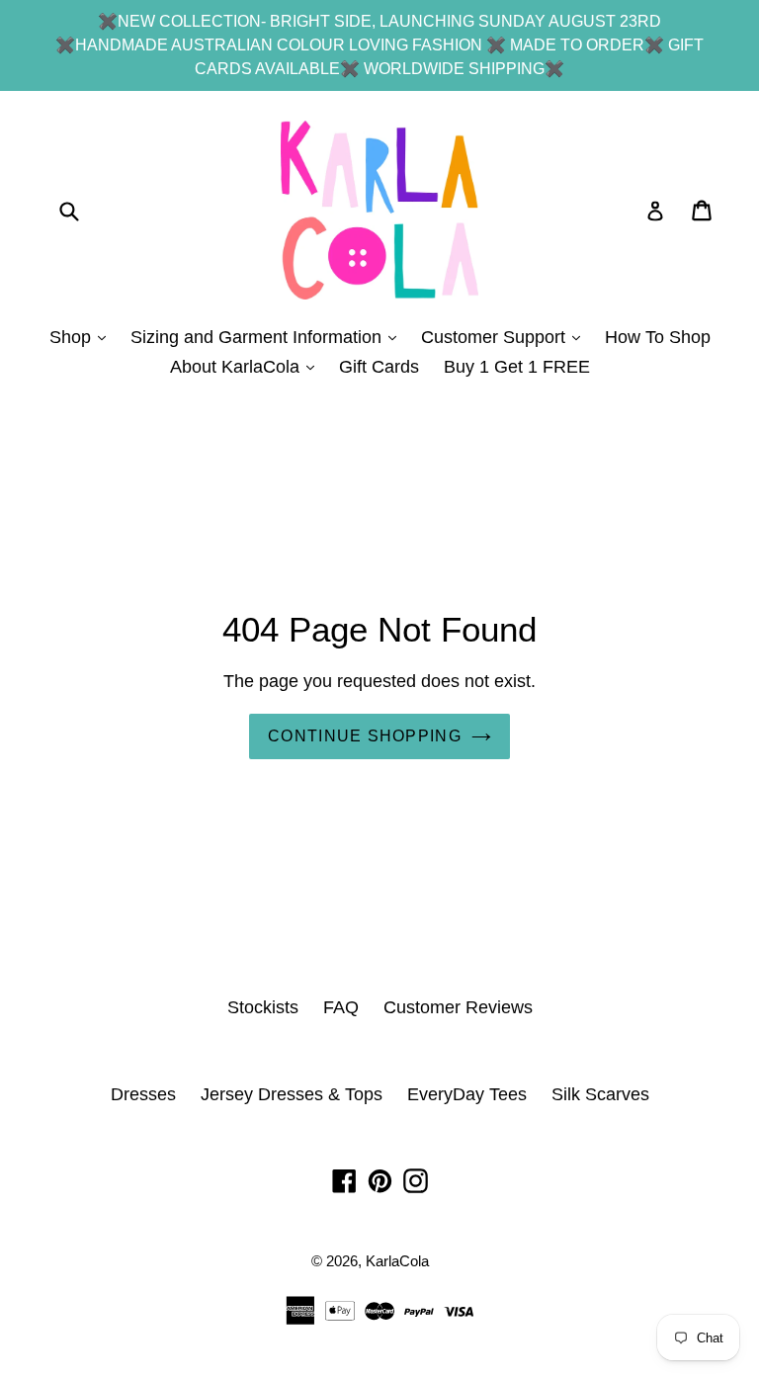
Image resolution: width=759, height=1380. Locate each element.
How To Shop (658, 337)
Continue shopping (365, 736)
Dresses (143, 1094)
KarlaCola (397, 1260)
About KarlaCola (247, 366)
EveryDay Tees (467, 1094)
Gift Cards (379, 367)
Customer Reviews (458, 1007)
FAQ (341, 1007)
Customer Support (505, 336)
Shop (82, 336)
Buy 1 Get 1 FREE (517, 367)
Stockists (262, 1007)
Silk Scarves (600, 1094)
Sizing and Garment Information (268, 336)
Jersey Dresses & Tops (291, 1094)
